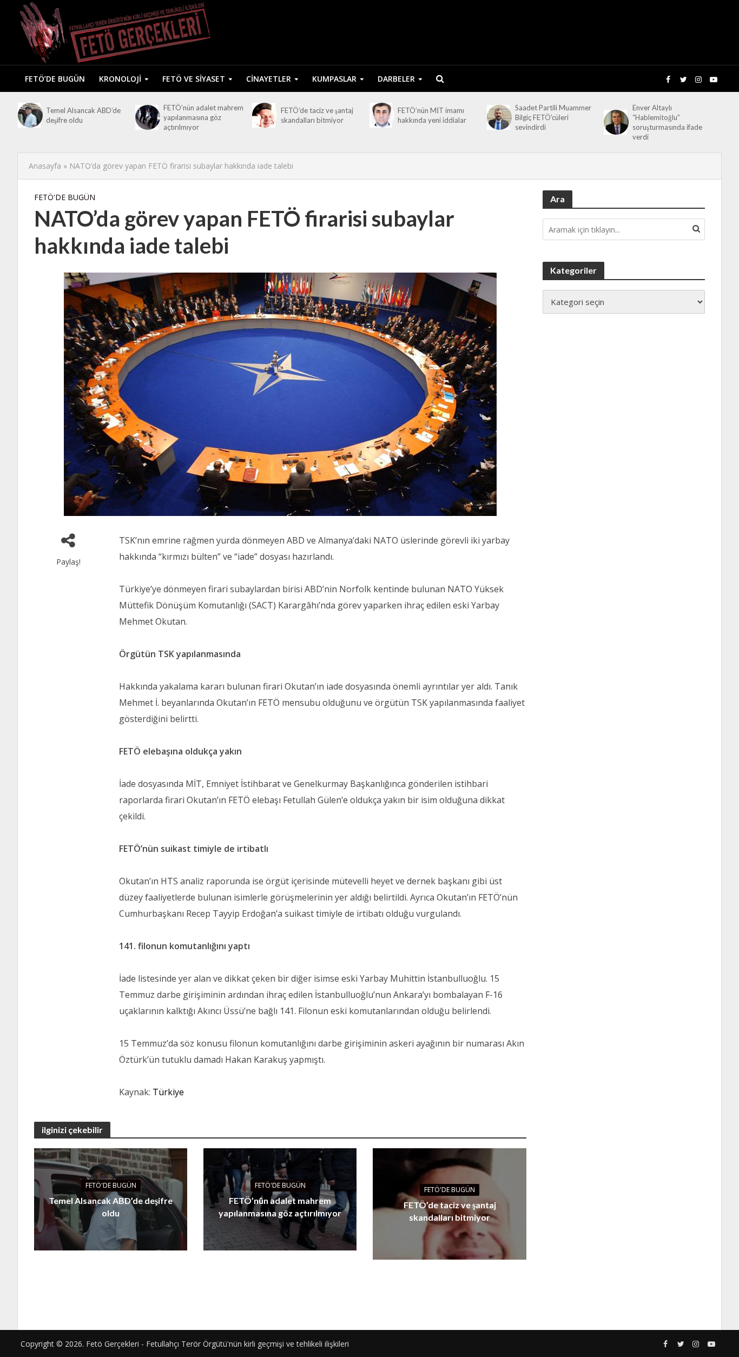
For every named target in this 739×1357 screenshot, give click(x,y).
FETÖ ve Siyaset (193, 79)
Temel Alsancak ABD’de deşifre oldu (83, 115)
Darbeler (396, 79)
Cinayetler (268, 79)
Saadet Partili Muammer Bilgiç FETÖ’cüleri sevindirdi (553, 117)
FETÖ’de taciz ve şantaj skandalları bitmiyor (317, 115)
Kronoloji (120, 79)
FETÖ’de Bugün (55, 79)
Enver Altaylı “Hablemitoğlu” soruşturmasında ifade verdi (667, 122)
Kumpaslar (334, 79)
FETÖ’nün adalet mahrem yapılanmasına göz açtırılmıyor (203, 117)
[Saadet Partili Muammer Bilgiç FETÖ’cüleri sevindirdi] (498, 117)
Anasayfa (45, 166)
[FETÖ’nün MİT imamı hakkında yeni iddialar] (381, 115)
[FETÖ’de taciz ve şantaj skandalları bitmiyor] (263, 115)
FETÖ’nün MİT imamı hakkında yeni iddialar (432, 115)
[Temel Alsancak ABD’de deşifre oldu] (29, 115)
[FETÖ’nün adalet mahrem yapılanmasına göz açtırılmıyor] (146, 117)
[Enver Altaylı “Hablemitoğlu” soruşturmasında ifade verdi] (615, 122)
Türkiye (168, 1092)
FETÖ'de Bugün (64, 197)
